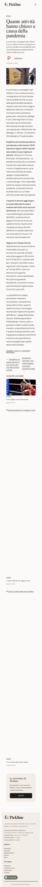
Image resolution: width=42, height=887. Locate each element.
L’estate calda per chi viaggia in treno (18, 580)
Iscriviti (21, 796)
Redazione (18, 58)
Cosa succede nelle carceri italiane (17, 762)
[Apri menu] (35, 4)
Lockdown (26, 351)
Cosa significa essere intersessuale (17, 399)
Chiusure (9, 351)
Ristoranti (10, 352)
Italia (8, 16)
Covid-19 (17, 351)
